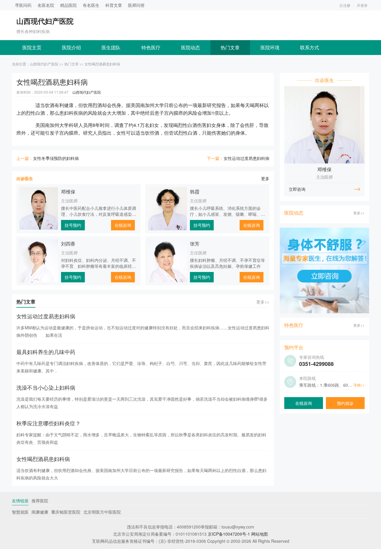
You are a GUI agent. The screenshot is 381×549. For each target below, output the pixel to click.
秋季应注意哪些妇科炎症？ (48, 423)
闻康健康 (40, 512)
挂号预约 (73, 225)
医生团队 (111, 47)
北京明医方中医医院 (102, 512)
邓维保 (68, 191)
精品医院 (68, 5)
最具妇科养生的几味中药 (45, 351)
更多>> (262, 302)
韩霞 (194, 191)
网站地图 (259, 534)
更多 (265, 178)
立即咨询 (297, 189)
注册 (346, 5)
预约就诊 (345, 403)
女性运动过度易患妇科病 (246, 158)
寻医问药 (23, 5)
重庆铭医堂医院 (65, 512)
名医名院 (46, 5)
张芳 (194, 243)
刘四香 (68, 243)
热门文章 (230, 47)
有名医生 (91, 5)
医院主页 (31, 47)
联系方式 (309, 47)
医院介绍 (71, 47)
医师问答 (136, 5)
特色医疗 (150, 47)
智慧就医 (20, 512)
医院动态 (190, 47)
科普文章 (113, 5)
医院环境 (269, 47)
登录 (364, 5)
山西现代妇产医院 (44, 63)
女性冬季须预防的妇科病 (56, 158)
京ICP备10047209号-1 (229, 534)
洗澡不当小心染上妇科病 (45, 387)
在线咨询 (123, 225)
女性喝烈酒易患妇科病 (43, 459)
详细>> (359, 384)
